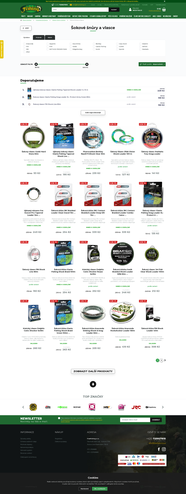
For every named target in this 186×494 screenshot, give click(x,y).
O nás (99, 5)
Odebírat (156, 420)
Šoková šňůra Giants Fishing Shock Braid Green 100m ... (63, 330)
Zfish (28, 52)
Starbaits (145, 49)
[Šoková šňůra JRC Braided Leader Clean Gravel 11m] (63, 195)
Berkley (98, 44)
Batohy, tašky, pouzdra (80, 16)
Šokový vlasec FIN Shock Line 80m (47, 104)
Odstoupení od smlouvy (28, 457)
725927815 (156, 438)
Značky (175, 16)
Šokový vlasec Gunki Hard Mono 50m (34, 153)
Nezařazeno (167, 16)
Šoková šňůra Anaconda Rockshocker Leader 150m (123, 329)
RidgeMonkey (77, 49)
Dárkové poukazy (61, 441)
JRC (27, 49)
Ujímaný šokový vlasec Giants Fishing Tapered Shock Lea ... (63, 154)
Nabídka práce (161, 5)
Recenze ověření (26, 453)
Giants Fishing (101, 46)
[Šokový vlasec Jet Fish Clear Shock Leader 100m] (152, 253)
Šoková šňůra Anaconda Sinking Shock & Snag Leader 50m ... (93, 330)
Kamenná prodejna (26, 447)
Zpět (27, 28)
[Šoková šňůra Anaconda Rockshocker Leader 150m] (122, 312)
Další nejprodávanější (93, 112)
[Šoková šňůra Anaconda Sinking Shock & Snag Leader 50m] (93, 312)
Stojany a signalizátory (98, 16)
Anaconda (29, 44)
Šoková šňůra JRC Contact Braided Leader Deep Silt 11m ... (93, 213)
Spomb (121, 49)
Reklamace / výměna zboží (130, 5)
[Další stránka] (165, 360)
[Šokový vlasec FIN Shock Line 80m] (33, 253)
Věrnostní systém (26, 450)
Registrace (58, 439)
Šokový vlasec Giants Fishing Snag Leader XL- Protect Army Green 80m (61, 97)
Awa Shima (76, 44)
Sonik (98, 49)
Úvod (93, 5)
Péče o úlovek (113, 16)
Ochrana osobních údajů (28, 441)
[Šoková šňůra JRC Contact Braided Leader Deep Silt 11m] (93, 195)
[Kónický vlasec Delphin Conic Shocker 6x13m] (33, 312)
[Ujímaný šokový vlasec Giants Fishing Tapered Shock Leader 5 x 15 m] (63, 136)
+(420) (61, 5)
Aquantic (52, 44)
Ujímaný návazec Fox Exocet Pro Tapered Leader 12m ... (33, 213)
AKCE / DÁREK (157, 16)
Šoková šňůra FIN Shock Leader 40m (152, 329)
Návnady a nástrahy (49, 16)
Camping (37, 16)
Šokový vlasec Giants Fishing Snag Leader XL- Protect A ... (152, 213)
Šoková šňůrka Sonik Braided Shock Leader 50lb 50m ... (122, 271)
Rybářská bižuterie (64, 16)
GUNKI (121, 46)
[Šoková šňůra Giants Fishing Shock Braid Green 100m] (63, 312)
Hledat (114, 9)
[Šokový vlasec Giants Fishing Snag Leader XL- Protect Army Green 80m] (152, 195)
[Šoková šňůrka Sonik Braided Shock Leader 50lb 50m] (122, 253)
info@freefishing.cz (79, 5)
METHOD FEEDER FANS (58, 49)
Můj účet (136, 8)
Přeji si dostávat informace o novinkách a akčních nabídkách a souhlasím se (81, 419)
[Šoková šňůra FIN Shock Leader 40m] (152, 312)
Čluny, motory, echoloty (142, 16)
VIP (151, 5)
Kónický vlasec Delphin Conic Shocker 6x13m (33, 329)
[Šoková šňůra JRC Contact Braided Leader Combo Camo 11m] (122, 195)
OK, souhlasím (99, 489)
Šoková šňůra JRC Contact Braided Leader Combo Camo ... (123, 213)
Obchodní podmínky (111, 5)
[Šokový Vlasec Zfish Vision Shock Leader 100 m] (122, 136)
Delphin (145, 44)
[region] (85, 13)
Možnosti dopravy (26, 444)
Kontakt (145, 5)
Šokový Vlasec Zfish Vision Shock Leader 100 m (122, 153)
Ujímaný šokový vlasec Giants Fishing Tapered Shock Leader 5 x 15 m (60, 90)
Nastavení (85, 489)
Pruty (23, 16)
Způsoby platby (25, 439)
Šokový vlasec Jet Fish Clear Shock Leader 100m (152, 270)
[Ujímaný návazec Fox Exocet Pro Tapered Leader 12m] (33, 195)
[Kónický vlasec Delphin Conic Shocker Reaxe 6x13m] (93, 253)
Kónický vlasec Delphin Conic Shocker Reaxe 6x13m (93, 271)
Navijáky (30, 16)
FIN (27, 46)
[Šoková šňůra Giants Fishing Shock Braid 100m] (63, 253)
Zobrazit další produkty (93, 371)
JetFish (144, 46)
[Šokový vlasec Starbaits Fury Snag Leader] (152, 136)
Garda (75, 46)
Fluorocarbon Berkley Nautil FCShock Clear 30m (93, 153)
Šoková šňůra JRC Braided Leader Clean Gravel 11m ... (63, 212)
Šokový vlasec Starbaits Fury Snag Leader (152, 153)
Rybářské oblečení (125, 16)
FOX (50, 46)
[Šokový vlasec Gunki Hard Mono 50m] (33, 136)
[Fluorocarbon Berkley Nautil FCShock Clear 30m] (93, 136)
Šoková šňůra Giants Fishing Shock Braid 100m (63, 270)
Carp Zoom (123, 44)
